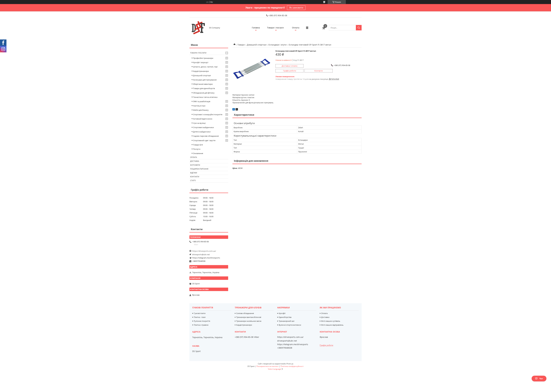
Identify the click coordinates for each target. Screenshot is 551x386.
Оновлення (198, 153)
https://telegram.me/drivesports (206, 257)
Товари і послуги (275, 27)
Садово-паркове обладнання (206, 136)
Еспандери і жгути (277, 44)
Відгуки (193, 173)
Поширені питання (199, 169)
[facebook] (233, 109)
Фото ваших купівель (330, 321)
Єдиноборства (285, 317)
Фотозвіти (195, 165)
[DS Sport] (198, 27)
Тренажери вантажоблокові (248, 317)
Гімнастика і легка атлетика (205, 97)
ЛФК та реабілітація (201, 101)
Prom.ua (290, 363)
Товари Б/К (198, 144)
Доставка (194, 161)
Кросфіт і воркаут (200, 62)
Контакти (194, 176)
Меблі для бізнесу (201, 110)
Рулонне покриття (202, 321)
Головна (256, 27)
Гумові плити (199, 313)
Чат (541, 378)
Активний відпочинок (202, 118)
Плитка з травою (201, 325)
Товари (241, 44)
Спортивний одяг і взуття (204, 140)
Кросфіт (282, 313)
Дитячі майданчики (201, 131)
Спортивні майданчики (203, 127)
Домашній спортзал (256, 44)
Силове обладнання (245, 313)
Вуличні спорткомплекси (290, 325)
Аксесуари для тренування (205, 79)
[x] (237, 109)
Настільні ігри (199, 105)
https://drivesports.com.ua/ (204, 251)
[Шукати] (359, 27)
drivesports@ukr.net (201, 254)
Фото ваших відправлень (332, 325)
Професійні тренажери (203, 58)
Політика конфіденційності (292, 366)
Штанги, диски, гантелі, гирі (205, 66)
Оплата (295, 27)
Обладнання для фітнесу (204, 93)
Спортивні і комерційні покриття (207, 114)
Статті (193, 180)
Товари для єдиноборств (204, 88)
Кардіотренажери (201, 71)
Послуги (196, 149)
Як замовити (296, 7)
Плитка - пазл (199, 317)
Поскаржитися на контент (267, 366)
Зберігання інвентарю (203, 84)
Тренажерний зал (286, 321)
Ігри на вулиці (199, 123)
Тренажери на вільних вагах (248, 321)
